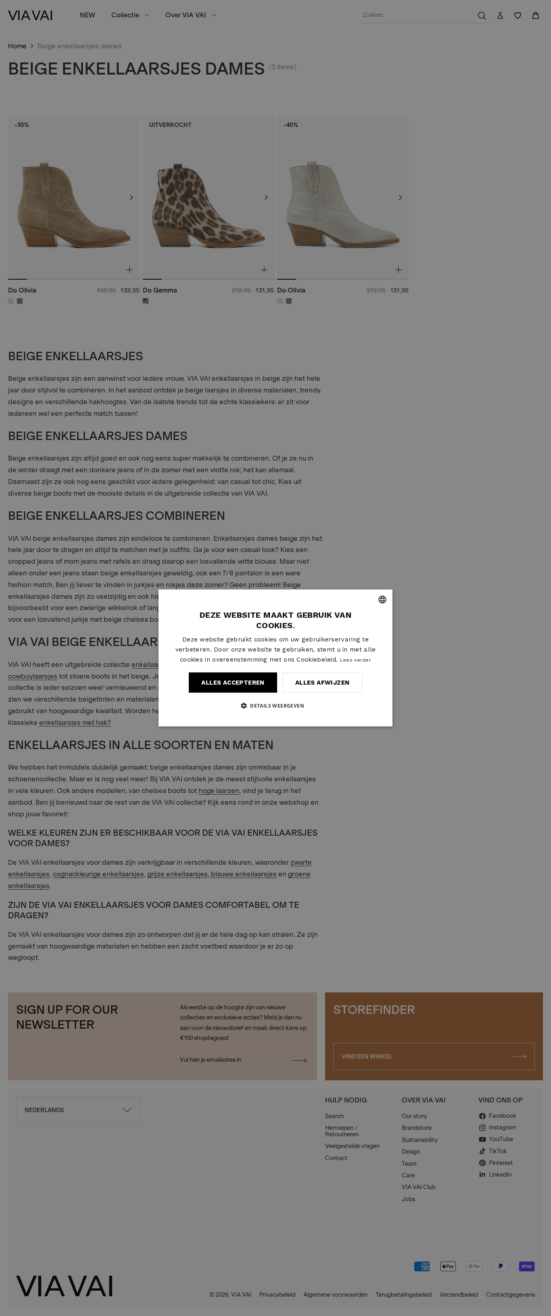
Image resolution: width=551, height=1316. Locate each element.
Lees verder (355, 659)
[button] (275, 705)
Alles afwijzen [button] (322, 682)
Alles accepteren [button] (232, 682)
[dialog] (275, 658)
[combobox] (382, 600)
